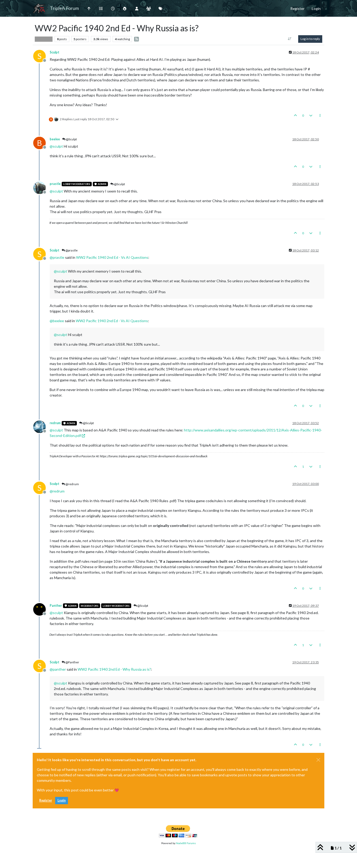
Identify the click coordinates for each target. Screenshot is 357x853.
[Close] (318, 760)
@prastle (71, 250)
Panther (56, 606)
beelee (55, 139)
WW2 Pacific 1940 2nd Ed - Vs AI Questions (112, 257)
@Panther (72, 662)
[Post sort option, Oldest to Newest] (289, 39)
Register (45, 800)
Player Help (43, 38)
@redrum (72, 484)
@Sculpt (71, 139)
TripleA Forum (64, 8)
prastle (55, 184)
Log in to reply (310, 39)
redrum (55, 423)
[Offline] (41, 187)
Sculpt (54, 52)
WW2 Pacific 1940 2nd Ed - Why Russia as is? (114, 669)
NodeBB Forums (186, 843)
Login (61, 800)
